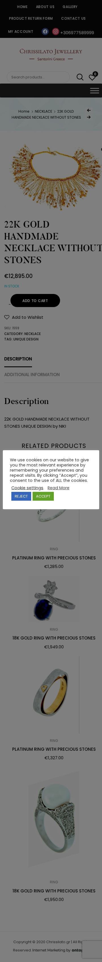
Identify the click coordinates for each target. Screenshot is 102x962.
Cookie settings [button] (27, 487)
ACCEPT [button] (43, 496)
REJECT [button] (21, 496)
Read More (58, 487)
